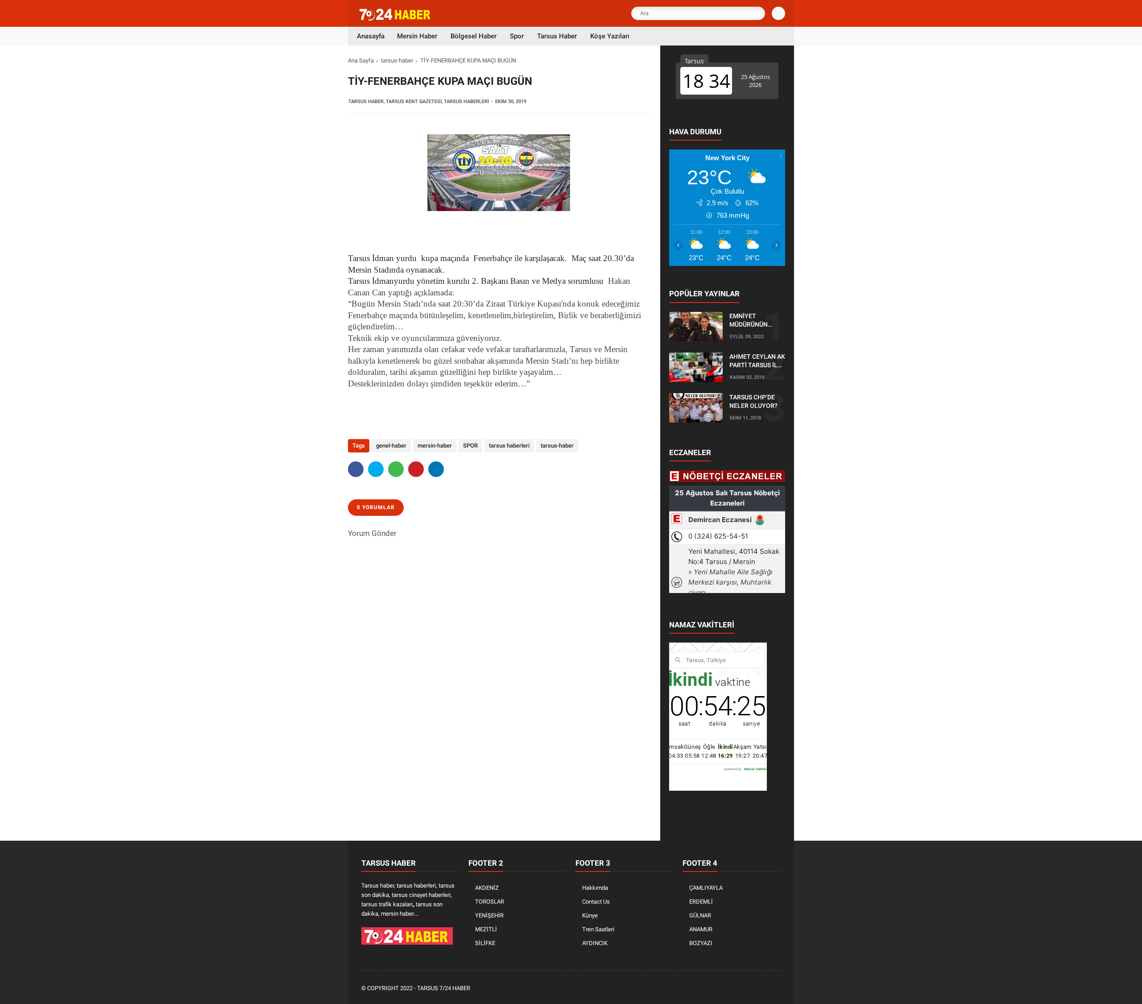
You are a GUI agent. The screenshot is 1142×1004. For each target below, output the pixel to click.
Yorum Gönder (372, 533)
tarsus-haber (397, 60)
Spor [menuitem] (517, 36)
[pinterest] (416, 469)
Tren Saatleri (598, 929)
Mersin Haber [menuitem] (417, 36)
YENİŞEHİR (489, 915)
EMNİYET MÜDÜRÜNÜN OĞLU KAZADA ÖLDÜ (750, 320)
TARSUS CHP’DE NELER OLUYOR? (753, 402)
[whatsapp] (396, 469)
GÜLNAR (700, 915)
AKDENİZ (487, 887)
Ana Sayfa (361, 60)
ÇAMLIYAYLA (706, 887)
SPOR (470, 445)
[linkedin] (436, 469)
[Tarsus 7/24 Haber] (395, 18)
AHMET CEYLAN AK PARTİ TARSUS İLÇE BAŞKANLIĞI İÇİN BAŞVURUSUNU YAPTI (757, 361)
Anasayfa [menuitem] (371, 36)
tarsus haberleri (509, 445)
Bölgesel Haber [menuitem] (474, 36)
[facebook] (356, 469)
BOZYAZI (700, 943)
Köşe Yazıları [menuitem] (609, 36)
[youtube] (763, 988)
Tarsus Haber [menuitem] (557, 36)
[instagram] (751, 988)
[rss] (775, 988)
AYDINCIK (595, 943)
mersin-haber (435, 445)
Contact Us (596, 901)
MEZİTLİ (486, 929)
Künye (590, 915)
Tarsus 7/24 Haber (443, 988)
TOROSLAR (489, 901)
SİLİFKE (485, 943)
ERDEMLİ (701, 901)
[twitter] (376, 469)
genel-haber (391, 445)
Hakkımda (595, 887)
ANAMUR (700, 929)
